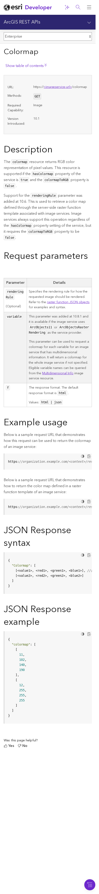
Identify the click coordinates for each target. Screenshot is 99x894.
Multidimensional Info (57, 373)
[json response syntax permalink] (34, 544)
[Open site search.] (78, 7)
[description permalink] (56, 150)
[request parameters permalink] (7, 270)
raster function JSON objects (68, 302)
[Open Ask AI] (67, 7)
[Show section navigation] (89, 22)
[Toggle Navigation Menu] (89, 884)
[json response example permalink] (43, 623)
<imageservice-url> (58, 87)
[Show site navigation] (89, 7)
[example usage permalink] (71, 423)
